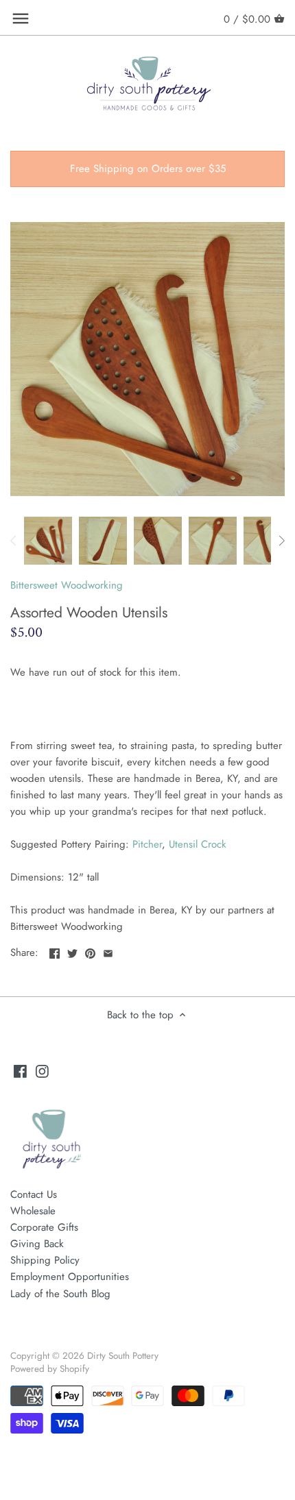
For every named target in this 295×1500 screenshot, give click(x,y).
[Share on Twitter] (72, 951)
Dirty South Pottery (122, 1355)
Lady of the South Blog (60, 1293)
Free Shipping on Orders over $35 (148, 168)
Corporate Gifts (44, 1227)
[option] (48, 541)
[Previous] (13, 540)
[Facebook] (20, 1070)
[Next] (281, 540)
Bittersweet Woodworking (66, 585)
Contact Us (33, 1194)
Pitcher (147, 844)
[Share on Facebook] (54, 951)
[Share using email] (108, 951)
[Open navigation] (20, 18)
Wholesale (33, 1210)
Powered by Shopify (49, 1368)
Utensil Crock (197, 844)
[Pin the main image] (90, 951)
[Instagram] (42, 1070)
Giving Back (37, 1243)
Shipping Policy (45, 1260)
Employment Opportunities (69, 1276)
